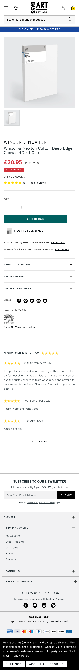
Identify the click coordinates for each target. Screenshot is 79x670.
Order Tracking (15, 541)
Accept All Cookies (46, 664)
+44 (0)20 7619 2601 (55, 621)
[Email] (38, 301)
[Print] (45, 301)
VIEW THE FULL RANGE (28, 231)
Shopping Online (17, 527)
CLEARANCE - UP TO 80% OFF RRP (39, 29)
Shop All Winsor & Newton (19, 327)
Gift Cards (12, 547)
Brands (10, 553)
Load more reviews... (40, 441)
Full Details (58, 242)
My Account (13, 535)
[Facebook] (19, 301)
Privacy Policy (19, 655)
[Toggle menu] (6, 8)
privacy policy (32, 502)
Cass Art (9, 517)
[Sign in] (63, 8)
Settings (13, 664)
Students (11, 559)
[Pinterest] (25, 301)
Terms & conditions (47, 502)
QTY (6, 199)
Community (13, 571)
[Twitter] (32, 301)
